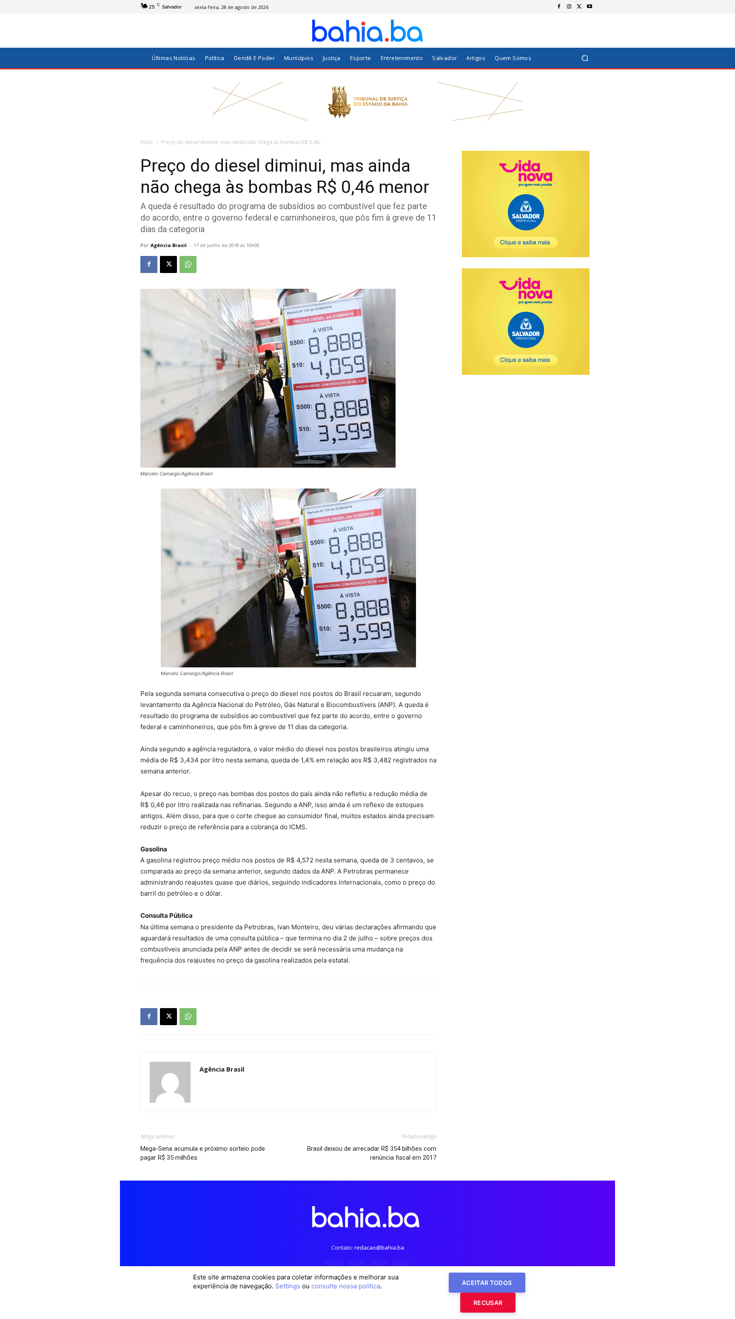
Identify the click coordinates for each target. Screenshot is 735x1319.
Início (146, 142)
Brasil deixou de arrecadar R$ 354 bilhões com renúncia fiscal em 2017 (371, 1153)
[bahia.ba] (367, 31)
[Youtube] (589, 7)
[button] (585, 58)
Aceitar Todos (487, 1282)
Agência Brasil (169, 245)
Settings (287, 1286)
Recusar (487, 1302)
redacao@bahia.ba (379, 1247)
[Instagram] (569, 7)
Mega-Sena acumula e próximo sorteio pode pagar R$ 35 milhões (202, 1153)
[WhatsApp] (188, 264)
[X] (579, 7)
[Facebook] (559, 7)
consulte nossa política (345, 1286)
